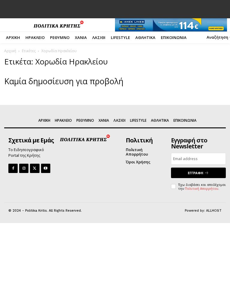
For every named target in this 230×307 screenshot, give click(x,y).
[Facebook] (13, 168)
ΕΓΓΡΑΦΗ (195, 173)
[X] (34, 168)
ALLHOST (214, 211)
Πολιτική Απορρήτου (201, 188)
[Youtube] (45, 168)
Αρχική (10, 50)
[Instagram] (23, 168)
